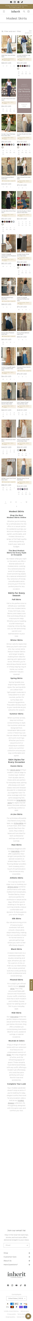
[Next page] (16, 506)
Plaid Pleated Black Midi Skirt (7, 178)
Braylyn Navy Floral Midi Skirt (23, 479)
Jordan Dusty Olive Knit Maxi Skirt (23, 255)
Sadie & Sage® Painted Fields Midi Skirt (23, 299)
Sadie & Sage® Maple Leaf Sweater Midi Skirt (8, 369)
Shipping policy (10, 1317)
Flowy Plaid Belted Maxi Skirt (23, 333)
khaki (9, 1055)
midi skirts (14, 1017)
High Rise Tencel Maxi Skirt (8, 56)
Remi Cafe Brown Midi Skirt (8, 440)
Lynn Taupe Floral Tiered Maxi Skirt (22, 403)
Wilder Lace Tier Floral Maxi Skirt (8, 479)
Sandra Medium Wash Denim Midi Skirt (24, 211)
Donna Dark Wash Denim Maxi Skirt (7, 403)
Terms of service (22, 1314)
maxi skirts (15, 851)
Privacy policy (11, 1314)
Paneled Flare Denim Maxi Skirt (24, 368)
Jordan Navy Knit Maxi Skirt (8, 99)
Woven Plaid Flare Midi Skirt (7, 298)
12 (26, 502)
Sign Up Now (24, 105)
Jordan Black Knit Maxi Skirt (8, 211)
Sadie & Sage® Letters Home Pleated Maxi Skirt (8, 256)
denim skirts (15, 770)
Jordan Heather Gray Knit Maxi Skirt (23, 56)
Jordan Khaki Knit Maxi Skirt (24, 134)
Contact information (23, 1317)
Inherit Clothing (14, 1311)
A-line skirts (18, 823)
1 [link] (5, 502)
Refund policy (25, 1311)
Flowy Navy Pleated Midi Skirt (7, 333)
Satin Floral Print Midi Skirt (24, 178)
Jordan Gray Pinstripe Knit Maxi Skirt (8, 134)
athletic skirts (13, 887)
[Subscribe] (27, 1245)
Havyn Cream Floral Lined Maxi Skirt (23, 440)
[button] (4, 11)
